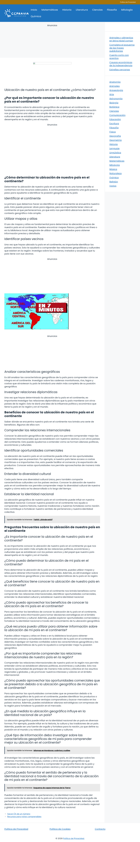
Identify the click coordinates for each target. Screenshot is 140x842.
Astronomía (115, 98)
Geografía (115, 135)
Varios (112, 185)
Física (112, 131)
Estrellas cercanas (119, 69)
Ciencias (97, 9)
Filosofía (112, 9)
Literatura (82, 9)
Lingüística (115, 152)
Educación (115, 119)
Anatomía (115, 81)
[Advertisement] (52, 41)
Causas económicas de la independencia (120, 64)
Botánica (114, 106)
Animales (114, 86)
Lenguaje (114, 148)
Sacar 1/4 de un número (18, 814)
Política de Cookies (60, 829)
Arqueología (116, 90)
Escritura (114, 123)
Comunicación (117, 115)
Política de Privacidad (128, 2)
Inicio (34, 9)
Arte (111, 94)
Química (36, 16)
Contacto (100, 829)
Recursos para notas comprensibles (24, 816)
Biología (113, 102)
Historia (66, 9)
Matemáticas (49, 9)
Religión (113, 181)
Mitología (127, 9)
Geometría (115, 140)
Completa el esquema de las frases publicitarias (122, 48)
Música (113, 169)
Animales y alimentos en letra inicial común (121, 39)
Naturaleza (115, 173)
